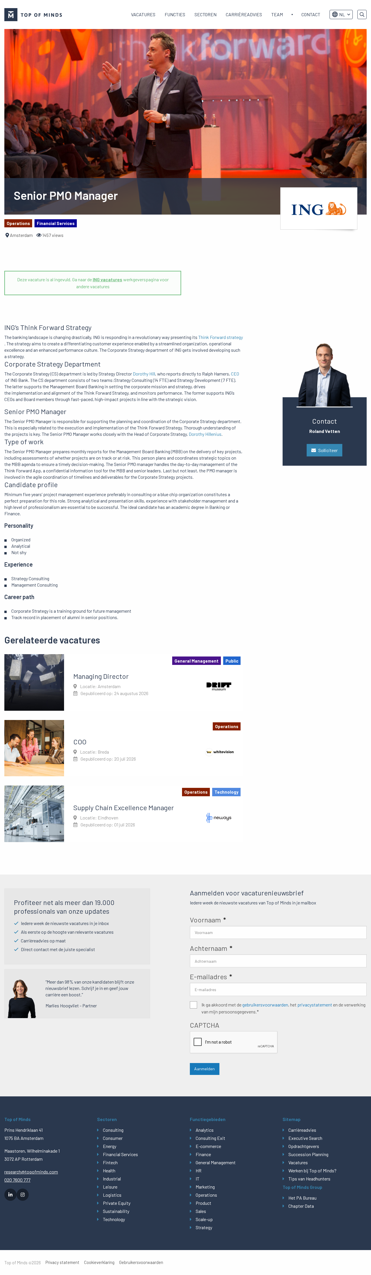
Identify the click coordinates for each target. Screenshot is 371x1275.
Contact (310, 14)
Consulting (113, 1130)
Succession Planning (308, 1154)
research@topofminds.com (31, 1171)
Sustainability (116, 1211)
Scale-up (204, 1219)
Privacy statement (62, 1262)
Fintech (110, 1162)
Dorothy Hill (144, 373)
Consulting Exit (210, 1138)
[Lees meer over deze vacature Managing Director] (123, 682)
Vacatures (143, 14)
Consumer (113, 1138)
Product (203, 1203)
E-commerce (208, 1146)
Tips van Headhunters (309, 1178)
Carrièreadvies (244, 14)
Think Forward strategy (220, 337)
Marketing (205, 1186)
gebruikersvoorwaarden (265, 1004)
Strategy (204, 1227)
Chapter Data (301, 1206)
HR (198, 1170)
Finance (203, 1154)
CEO (235, 373)
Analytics (205, 1130)
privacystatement (314, 1004)
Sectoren (205, 14)
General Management (216, 1162)
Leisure (110, 1186)
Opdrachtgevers (303, 1146)
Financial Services (120, 1154)
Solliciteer (328, 450)
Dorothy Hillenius (205, 434)
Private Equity (116, 1203)
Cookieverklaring (99, 1262)
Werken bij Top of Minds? (312, 1170)
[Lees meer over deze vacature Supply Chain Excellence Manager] (123, 814)
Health (109, 1170)
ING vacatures (107, 279)
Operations (206, 1195)
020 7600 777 (17, 1179)
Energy (109, 1146)
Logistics (112, 1195)
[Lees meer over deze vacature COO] (123, 748)
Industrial (112, 1178)
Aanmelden (204, 1068)
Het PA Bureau (302, 1197)
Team (277, 14)
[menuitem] (143, 14)
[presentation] (234, 1042)
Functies (175, 14)
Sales (201, 1211)
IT (197, 1178)
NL (342, 14)
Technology (114, 1219)
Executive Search (305, 1138)
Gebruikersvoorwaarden (141, 1262)
